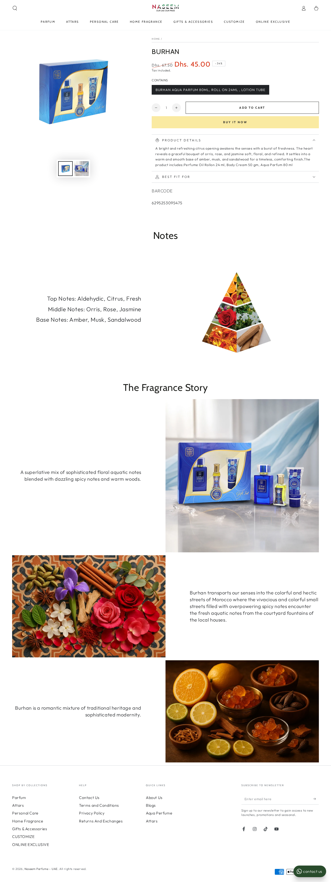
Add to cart (252, 107)
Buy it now (235, 122)
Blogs (151, 805)
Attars (18, 805)
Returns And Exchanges (101, 821)
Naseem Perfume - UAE (41, 869)
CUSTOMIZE (23, 836)
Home (156, 38)
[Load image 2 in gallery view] (81, 168)
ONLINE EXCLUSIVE (30, 844)
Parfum (19, 797)
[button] (14, 8)
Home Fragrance (27, 821)
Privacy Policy (91, 813)
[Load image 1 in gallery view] (65, 168)
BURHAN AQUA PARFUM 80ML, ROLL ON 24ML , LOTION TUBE (210, 90)
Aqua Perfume (159, 813)
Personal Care (25, 813)
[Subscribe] (316, 799)
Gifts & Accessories (29, 828)
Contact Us (89, 797)
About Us (154, 797)
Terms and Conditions (99, 805)
